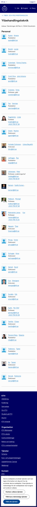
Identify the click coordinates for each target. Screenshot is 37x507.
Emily (17, 90)
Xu (9, 362)
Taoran (13, 362)
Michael (18, 199)
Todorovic (11, 349)
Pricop (10, 240)
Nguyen (10, 226)
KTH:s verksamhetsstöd (9, 445)
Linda (19, 117)
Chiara (16, 321)
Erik (16, 294)
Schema (4, 454)
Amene (16, 35)
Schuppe (11, 253)
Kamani (10, 185)
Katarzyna (17, 376)
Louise (16, 49)
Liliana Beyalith (28, 144)
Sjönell (10, 267)
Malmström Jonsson (15, 212)
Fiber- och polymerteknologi (16, 15)
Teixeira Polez (12, 335)
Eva (24, 212)
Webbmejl (5, 465)
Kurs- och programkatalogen (11, 458)
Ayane (10, 35)
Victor (16, 240)
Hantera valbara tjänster (14, 492)
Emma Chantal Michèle (24, 63)
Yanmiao (15, 103)
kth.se (3, 2)
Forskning (5, 403)
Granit (10, 131)
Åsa (17, 158)
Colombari (11, 63)
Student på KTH (7, 414)
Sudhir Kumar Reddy (21, 185)
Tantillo (10, 321)
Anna (17, 253)
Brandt (10, 49)
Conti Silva (12, 76)
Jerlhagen (11, 158)
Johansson (11, 171)
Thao (16, 226)
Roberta (21, 335)
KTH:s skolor (6, 434)
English (25, 8)
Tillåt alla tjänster (12, 502)
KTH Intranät (6, 421)
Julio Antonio (21, 76)
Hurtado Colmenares (15, 144)
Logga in (32, 2)
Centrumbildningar (8, 438)
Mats (18, 171)
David (16, 267)
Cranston (11, 90)
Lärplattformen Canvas (9, 462)
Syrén (10, 308)
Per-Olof (16, 308)
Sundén (10, 294)
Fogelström (12, 117)
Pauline (16, 131)
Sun (9, 281)
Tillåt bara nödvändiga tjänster (16, 497)
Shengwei (15, 281)
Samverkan (5, 406)
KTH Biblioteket (7, 430)
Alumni (4, 418)
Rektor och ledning (8, 441)
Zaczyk (10, 376)
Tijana (18, 349)
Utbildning (5, 399)
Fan (9, 103)
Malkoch (11, 199)
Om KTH (4, 410)
